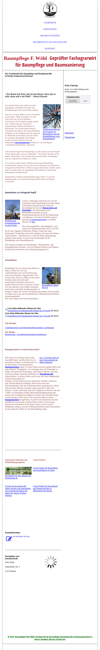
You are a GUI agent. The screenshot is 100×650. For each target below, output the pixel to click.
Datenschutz (70, 137)
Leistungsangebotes (38, 219)
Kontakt (50, 49)
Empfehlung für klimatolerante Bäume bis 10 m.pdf (29, 311)
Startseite (50, 23)
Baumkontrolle (46, 374)
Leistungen (50, 29)
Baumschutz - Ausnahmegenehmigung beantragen (25, 334)
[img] (50, 9)
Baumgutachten (50, 36)
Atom (85, 101)
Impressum (69, 133)
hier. (33, 222)
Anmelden (72, 101)
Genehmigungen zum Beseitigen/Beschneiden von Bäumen (29, 328)
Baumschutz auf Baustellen (50, 42)
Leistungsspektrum (22, 143)
